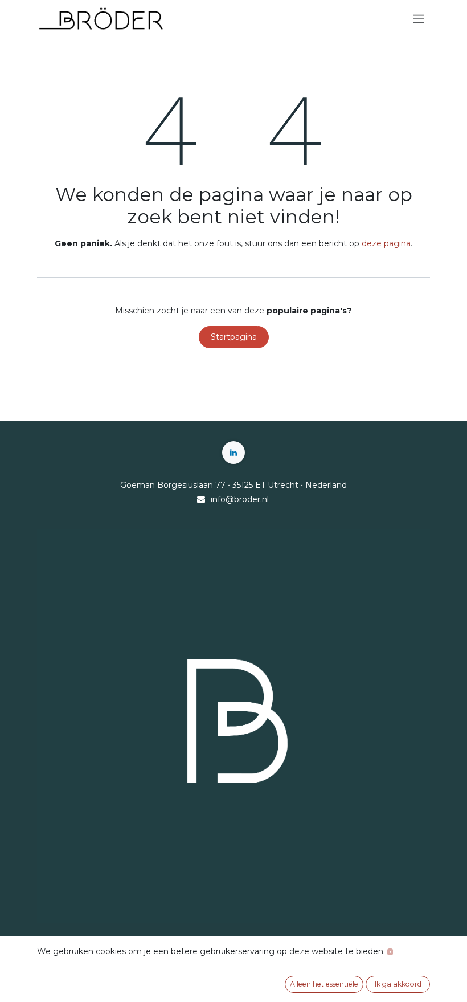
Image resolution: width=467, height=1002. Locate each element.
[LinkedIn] (233, 452)
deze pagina (386, 243)
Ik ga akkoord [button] (398, 984)
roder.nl (254, 499)
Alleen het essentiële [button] (324, 984)
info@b (225, 499)
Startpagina (234, 337)
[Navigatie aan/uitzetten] (418, 19)
